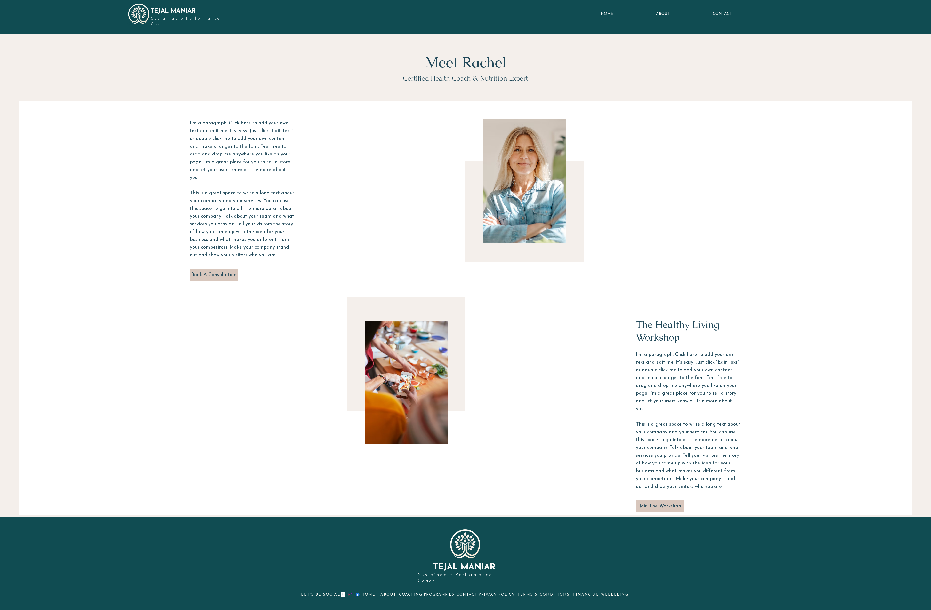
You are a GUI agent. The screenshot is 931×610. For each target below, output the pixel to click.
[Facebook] (357, 594)
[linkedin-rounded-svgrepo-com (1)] (343, 594)
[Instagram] (350, 594)
